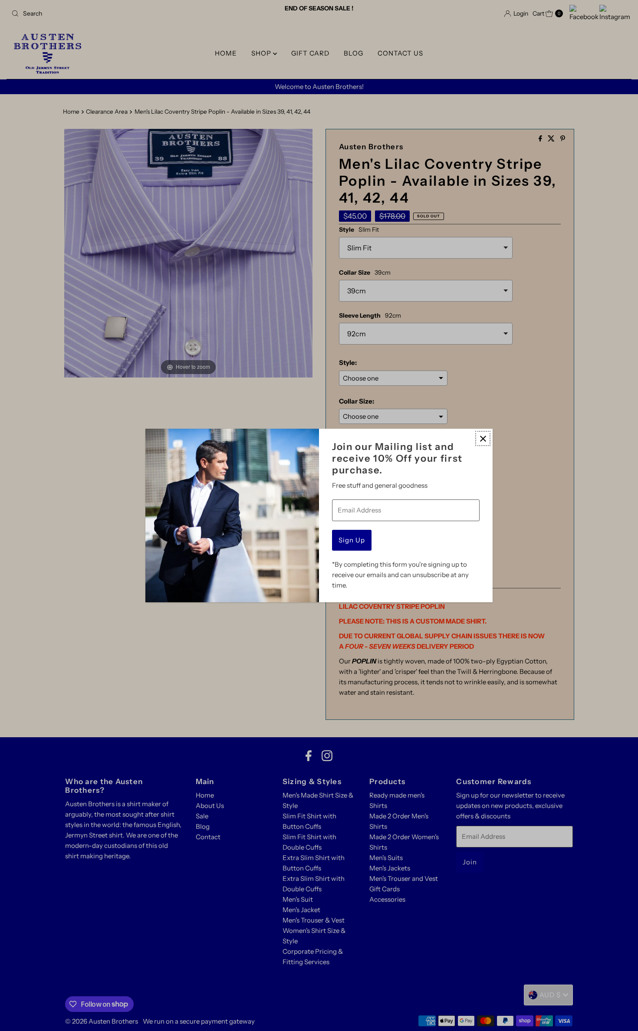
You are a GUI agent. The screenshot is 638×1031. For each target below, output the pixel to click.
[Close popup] (482, 438)
